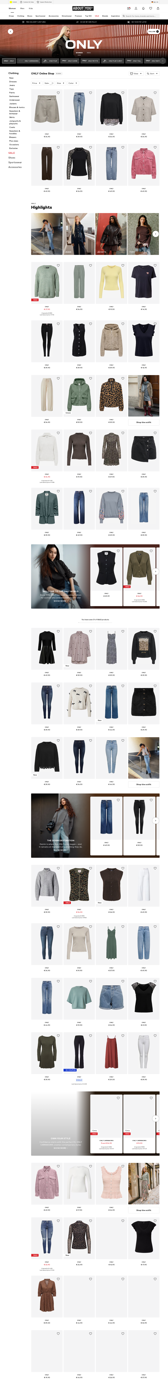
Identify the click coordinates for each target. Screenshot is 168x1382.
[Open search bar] (123, 16)
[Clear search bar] (157, 16)
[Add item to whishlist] (58, 92)
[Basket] (158, 8)
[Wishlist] (150, 8)
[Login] (136, 8)
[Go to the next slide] (156, 234)
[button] (136, 74)
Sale (47, 83)
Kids (31, 8)
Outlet (14, 2)
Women (12, 8)
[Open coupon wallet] (128, 8)
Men (22, 8)
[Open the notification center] (143, 8)
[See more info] (47, 140)
